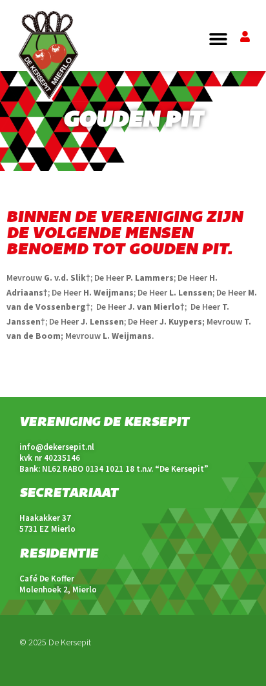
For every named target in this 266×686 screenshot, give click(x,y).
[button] (218, 39)
